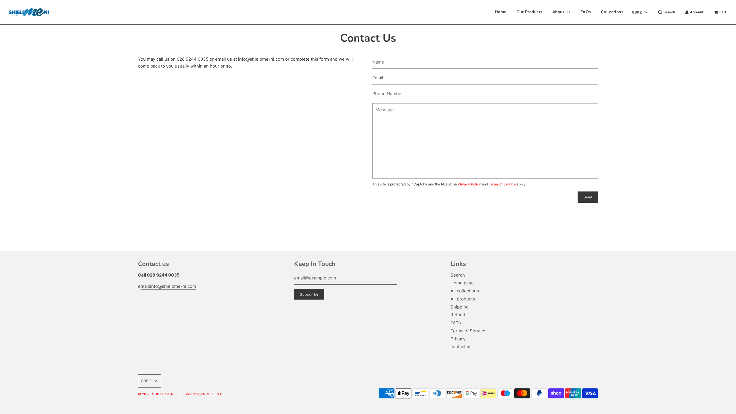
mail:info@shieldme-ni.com (168, 286)
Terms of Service (502, 184)
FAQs (585, 12)
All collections (465, 291)
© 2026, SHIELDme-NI (156, 394)
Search (458, 275)
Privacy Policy (469, 184)
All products (463, 299)
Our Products (529, 12)
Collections (612, 12)
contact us (461, 346)
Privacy (458, 339)
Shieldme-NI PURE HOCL (205, 394)
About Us (561, 12)
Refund (458, 314)
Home (501, 12)
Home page (462, 282)
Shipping (460, 307)
